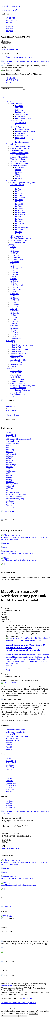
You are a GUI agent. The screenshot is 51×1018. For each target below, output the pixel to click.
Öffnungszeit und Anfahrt (15, 730)
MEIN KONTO (12, 20)
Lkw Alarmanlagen (17, 155)
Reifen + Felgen (16, 356)
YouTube (9, 29)
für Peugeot (19, 223)
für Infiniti (19, 204)
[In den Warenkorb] (29, 668)
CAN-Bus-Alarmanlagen (19, 148)
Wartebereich (11, 783)
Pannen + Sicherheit (18, 379)
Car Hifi (9, 101)
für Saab (13, 317)
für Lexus (14, 292)
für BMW (19, 195)
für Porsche (19, 225)
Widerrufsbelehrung (13, 740)
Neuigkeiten (10, 807)
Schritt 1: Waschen (17, 343)
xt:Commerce (28, 999)
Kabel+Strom (20, 116)
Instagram (9, 31)
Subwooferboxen (21, 114)
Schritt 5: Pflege (16, 351)
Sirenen (18, 174)
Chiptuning (10, 245)
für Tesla (13, 330)
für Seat (13, 319)
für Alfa (18, 189)
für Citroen (14, 262)
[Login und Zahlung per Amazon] (5, 543)
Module (18, 170)
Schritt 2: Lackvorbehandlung (21, 345)
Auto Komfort (11, 180)
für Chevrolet (20, 197)
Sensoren (18, 172)
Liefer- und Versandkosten (16, 732)
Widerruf (9, 743)
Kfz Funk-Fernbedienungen (20, 238)
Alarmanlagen (11, 144)
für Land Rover (16, 289)
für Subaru (14, 326)
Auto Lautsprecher (17, 103)
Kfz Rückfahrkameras (18, 240)
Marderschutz (15, 373)
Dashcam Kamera (17, 185)
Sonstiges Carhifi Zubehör (25, 140)
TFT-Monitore (20, 123)
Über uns (9, 781)
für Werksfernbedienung (19, 153)
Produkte (4, 97)
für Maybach (15, 296)
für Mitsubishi (15, 304)
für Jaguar (19, 206)
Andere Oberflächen (18, 354)
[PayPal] (4, 547)
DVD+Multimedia (22, 136)
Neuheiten (9, 787)
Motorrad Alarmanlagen (19, 157)
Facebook (9, 26)
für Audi (18, 191)
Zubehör (9, 368)
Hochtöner (19, 106)
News (8, 33)
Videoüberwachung (17, 159)
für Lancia (14, 287)
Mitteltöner (19, 108)
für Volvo (18, 232)
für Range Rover (21, 227)
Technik (18, 392)
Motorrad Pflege (16, 362)
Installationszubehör (22, 142)
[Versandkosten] (4, 564)
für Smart (13, 324)
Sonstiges (18, 176)
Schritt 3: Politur (16, 347)
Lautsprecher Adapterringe (25, 131)
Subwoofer (19, 110)
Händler (9, 745)
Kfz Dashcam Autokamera (20, 163)
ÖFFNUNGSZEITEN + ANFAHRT (20, 57)
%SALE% (10, 396)
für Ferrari (19, 200)
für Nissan (19, 219)
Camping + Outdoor (18, 388)
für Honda (14, 272)
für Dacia (13, 264)
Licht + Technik (16, 371)
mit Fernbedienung (17, 150)
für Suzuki (14, 328)
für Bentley (19, 193)
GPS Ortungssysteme (18, 161)
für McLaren (20, 212)
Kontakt (9, 747)
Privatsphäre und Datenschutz (17, 736)
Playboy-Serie (15, 375)
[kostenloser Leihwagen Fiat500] (8, 683)
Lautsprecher (20, 112)
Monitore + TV (16, 121)
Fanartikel (14, 366)
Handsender (19, 168)
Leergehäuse (20, 138)
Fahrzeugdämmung (22, 129)
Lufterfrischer (15, 377)
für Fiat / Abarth (16, 268)
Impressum (10, 749)
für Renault (19, 230)
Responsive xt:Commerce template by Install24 (18, 1003)
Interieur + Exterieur (18, 381)
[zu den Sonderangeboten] (8, 511)
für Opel (18, 221)
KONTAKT (10, 18)
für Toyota (14, 332)
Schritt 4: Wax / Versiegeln (20, 349)
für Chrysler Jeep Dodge (19, 259)
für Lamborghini (21, 208)
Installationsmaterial (17, 394)
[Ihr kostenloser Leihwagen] (6, 907)
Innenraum (14, 358)
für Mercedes (20, 215)
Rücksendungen (12, 738)
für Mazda (19, 210)
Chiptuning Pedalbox (18, 383)
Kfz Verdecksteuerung (18, 187)
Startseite (9, 779)
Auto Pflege (10, 341)
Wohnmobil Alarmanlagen (20, 146)
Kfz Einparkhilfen (17, 236)
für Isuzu (13, 279)
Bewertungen (11, 785)
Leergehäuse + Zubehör (24, 118)
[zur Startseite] (25, 63)
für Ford (18, 202)
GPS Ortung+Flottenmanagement (23, 183)
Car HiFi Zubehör (17, 127)
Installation (19, 178)
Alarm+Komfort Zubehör (20, 165)
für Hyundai (15, 274)
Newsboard (10, 789)
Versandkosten (6, 986)
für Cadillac (14, 255)
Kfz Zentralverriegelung (19, 242)
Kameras (18, 125)
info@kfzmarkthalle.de (9, 49)
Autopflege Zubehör (18, 360)
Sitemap (9, 791)
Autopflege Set (16, 364)
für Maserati (14, 294)
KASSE (9, 22)
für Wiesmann (15, 339)
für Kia (13, 283)
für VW (18, 234)
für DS (13, 266)
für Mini (18, 217)
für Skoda (14, 321)
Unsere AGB (11, 734)
